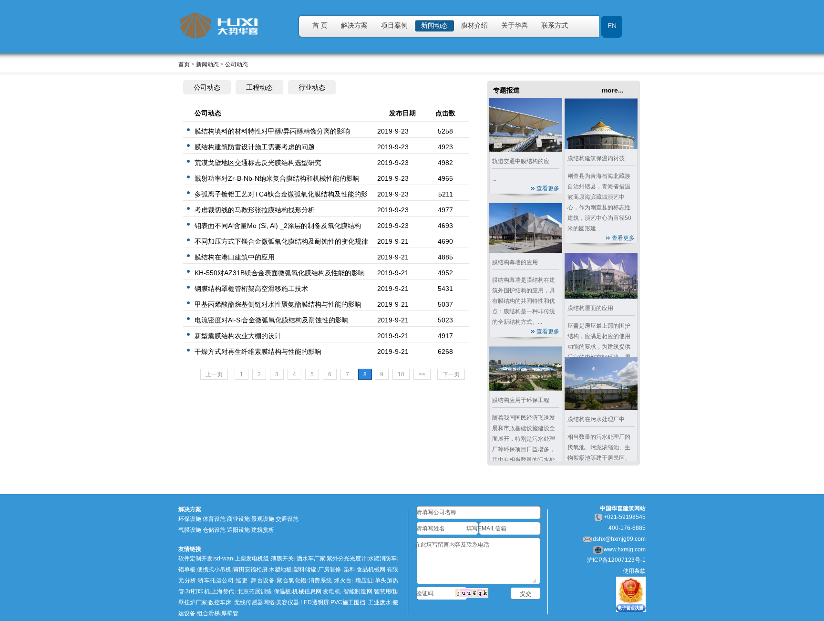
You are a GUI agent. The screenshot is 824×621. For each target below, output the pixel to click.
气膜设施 (189, 530)
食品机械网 (371, 569)
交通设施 (287, 519)
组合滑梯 (208, 613)
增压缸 (364, 580)
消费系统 (320, 580)
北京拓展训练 (254, 591)
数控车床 (219, 602)
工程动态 (259, 87)
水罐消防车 (382, 558)
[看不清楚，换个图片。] (471, 592)
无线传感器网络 (254, 602)
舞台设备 (263, 580)
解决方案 (354, 25)
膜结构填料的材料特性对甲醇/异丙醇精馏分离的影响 (272, 131)
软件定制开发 (195, 558)
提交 (525, 593)
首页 (184, 64)
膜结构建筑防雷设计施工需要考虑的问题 (255, 147)
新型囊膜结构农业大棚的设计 (238, 336)
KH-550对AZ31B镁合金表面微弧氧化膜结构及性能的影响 (280, 273)
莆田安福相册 (250, 569)
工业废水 (379, 602)
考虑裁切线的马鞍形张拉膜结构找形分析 (255, 210)
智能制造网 (357, 591)
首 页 (320, 25)
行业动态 (312, 87)
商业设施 (238, 519)
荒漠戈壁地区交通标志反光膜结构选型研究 (258, 162)
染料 (349, 569)
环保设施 (189, 519)
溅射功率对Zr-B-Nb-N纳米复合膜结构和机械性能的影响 (277, 178)
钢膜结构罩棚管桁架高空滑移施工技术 (251, 288)
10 (401, 374)
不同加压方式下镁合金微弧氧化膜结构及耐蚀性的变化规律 (281, 241)
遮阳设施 (238, 530)
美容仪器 (287, 602)
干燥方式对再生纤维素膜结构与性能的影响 (258, 351)
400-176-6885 (627, 528)
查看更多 (547, 188)
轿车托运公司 (216, 580)
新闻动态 (434, 25)
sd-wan (223, 558)
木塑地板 (280, 569)
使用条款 (634, 571)
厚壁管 (229, 613)
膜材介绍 (474, 25)
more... (613, 90)
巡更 (242, 580)
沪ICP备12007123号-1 (616, 560)
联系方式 (554, 25)
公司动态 (207, 87)
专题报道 (506, 90)
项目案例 (394, 25)
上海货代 (223, 591)
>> (422, 374)
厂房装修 (329, 569)
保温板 (282, 591)
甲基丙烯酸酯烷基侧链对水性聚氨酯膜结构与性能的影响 (278, 304)
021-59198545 (626, 517)
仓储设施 (214, 530)
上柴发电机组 (252, 558)
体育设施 (214, 519)
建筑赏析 (262, 530)
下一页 (451, 374)
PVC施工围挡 (347, 602)
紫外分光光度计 (347, 558)
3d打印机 (197, 591)
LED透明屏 (314, 602)
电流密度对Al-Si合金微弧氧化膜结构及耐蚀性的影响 (272, 320)
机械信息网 (306, 591)
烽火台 (343, 580)
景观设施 (262, 519)
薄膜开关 (282, 558)
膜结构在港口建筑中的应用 (235, 257)
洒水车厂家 (310, 558)
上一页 (214, 374)
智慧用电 (385, 591)
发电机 (331, 591)
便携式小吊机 (214, 569)
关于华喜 (514, 25)
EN (612, 26)
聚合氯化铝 (292, 580)
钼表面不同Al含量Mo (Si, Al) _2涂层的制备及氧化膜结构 (278, 225)
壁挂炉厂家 (192, 602)
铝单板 (187, 569)
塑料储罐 (304, 569)
